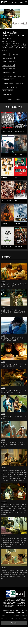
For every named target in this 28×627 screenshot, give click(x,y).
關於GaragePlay (6, 615)
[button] (26, 2)
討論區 (21, 2)
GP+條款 (10, 618)
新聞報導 (18, 618)
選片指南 (14, 2)
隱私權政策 (16, 615)
